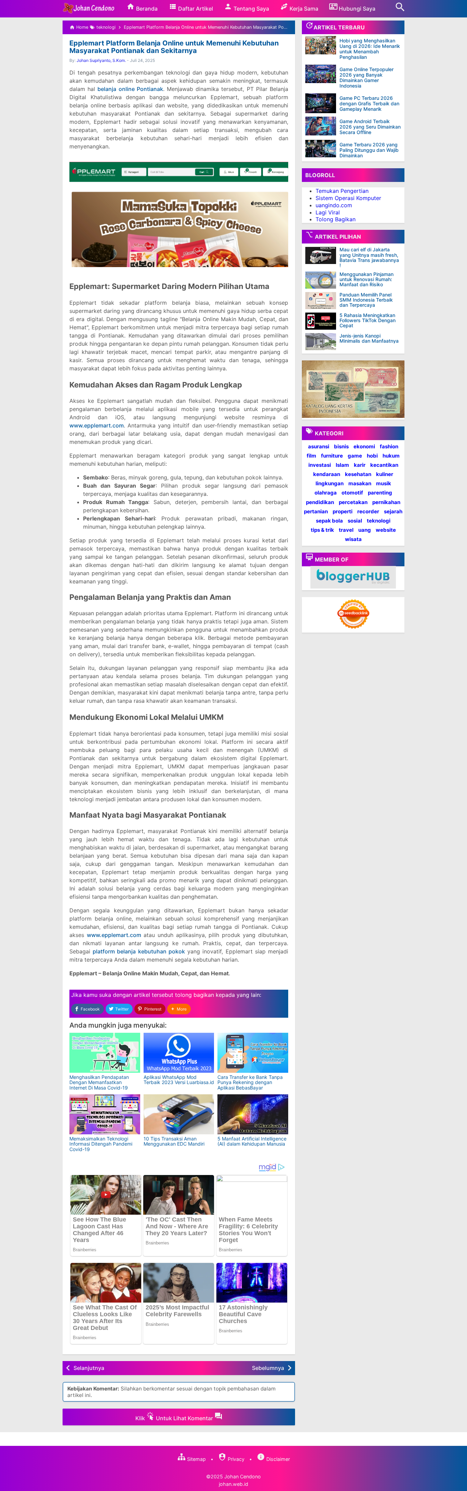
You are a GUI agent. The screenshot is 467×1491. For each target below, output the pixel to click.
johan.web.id (233, 1484)
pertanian (316, 511)
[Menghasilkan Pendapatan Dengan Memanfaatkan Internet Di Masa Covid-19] (104, 1053)
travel (346, 530)
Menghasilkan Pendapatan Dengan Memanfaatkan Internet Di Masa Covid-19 (99, 1082)
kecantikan (384, 465)
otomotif (352, 492)
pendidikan (320, 502)
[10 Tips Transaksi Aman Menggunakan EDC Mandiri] (179, 1114)
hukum (391, 455)
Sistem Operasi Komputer (348, 198)
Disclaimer (277, 1459)
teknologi (378, 520)
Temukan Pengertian (342, 190)
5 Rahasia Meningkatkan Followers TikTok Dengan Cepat (367, 320)
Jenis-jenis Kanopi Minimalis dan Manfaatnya (369, 338)
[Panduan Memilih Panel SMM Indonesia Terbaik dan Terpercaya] (322, 300)
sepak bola (329, 520)
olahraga (326, 492)
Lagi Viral (328, 212)
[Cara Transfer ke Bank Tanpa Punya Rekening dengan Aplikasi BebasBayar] (252, 1053)
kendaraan (326, 474)
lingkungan (330, 483)
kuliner (384, 474)
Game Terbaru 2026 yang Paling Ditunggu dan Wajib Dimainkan (369, 150)
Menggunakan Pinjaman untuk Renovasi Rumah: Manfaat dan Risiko (366, 279)
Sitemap (196, 1459)
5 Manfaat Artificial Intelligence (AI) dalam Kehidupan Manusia (251, 1141)
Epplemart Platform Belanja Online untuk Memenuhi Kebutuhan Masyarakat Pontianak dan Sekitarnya (174, 47)
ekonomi (364, 446)
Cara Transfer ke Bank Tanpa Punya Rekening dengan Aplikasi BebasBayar (250, 1082)
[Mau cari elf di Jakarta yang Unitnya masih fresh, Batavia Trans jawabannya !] (322, 255)
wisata (353, 539)
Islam (342, 465)
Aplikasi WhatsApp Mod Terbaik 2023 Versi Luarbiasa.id (179, 1079)
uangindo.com (334, 205)
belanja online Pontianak (130, 88)
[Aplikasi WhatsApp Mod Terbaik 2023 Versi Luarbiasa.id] (179, 1053)
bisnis (341, 446)
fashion (389, 446)
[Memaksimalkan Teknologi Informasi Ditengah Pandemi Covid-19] (104, 1114)
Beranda (146, 8)
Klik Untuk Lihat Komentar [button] (174, 1418)
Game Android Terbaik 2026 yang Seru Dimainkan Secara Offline (370, 126)
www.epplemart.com (96, 425)
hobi (372, 455)
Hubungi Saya (356, 8)
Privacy (235, 1459)
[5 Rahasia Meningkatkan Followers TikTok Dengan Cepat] (322, 321)
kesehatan (358, 474)
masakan (359, 483)
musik (383, 483)
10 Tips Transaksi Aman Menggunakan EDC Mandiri (174, 1141)
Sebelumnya (268, 1367)
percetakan (353, 502)
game (355, 455)
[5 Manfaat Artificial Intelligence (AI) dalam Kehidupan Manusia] (252, 1114)
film (311, 455)
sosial (355, 520)
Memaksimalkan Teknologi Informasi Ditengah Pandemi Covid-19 (100, 1144)
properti (342, 511)
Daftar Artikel (195, 8)
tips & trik (322, 530)
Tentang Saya (250, 8)
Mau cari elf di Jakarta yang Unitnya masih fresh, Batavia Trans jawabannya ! (369, 257)
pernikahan (386, 502)
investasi (319, 465)
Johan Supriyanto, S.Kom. (101, 60)
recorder (368, 511)
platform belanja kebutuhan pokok (139, 951)
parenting (380, 492)
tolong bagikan (194, 994)
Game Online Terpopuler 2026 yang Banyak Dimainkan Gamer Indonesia (366, 77)
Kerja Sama (303, 8)
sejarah (393, 511)
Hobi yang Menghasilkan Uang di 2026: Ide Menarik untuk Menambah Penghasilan (369, 49)
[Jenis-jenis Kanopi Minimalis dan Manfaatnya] (322, 341)
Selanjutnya (89, 1367)
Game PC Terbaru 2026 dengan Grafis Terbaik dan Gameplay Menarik (369, 103)
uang (364, 530)
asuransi (318, 446)
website (386, 530)
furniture (332, 455)
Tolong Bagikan (336, 219)
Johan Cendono (242, 1476)
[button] (179, 1009)
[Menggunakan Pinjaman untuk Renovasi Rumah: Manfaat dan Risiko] (322, 280)
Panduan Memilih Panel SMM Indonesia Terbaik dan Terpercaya (366, 300)
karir (359, 465)
